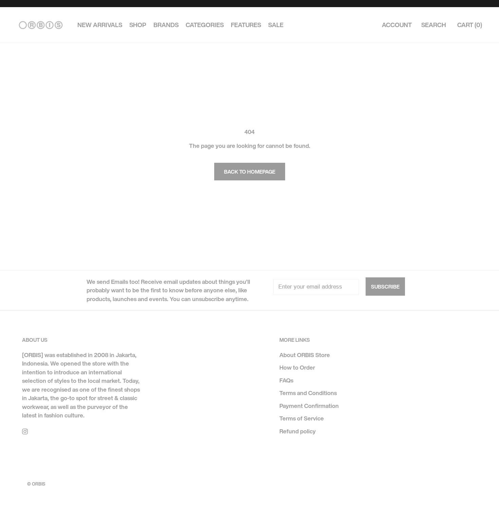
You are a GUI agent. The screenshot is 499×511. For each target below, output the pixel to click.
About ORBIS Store (304, 355)
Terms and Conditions (308, 393)
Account (397, 25)
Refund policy (297, 431)
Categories (205, 25)
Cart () (469, 25)
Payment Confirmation (309, 405)
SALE (275, 25)
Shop (137, 25)
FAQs (286, 380)
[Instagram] (25, 431)
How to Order (297, 367)
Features (246, 25)
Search (433, 25)
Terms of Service (301, 418)
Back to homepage (249, 171)
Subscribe (385, 286)
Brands (166, 25)
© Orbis (36, 484)
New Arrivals (99, 25)
